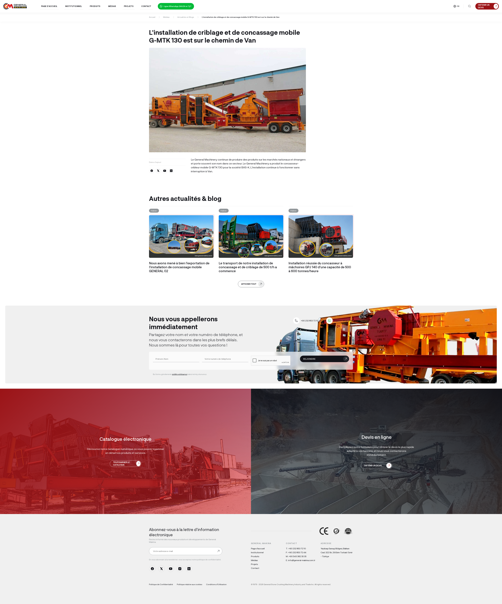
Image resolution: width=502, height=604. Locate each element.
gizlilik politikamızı (179, 374)
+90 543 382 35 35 (297, 556)
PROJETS (129, 6)
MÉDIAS (112, 6)
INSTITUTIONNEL (73, 6)
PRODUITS (95, 6)
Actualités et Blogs (185, 17)
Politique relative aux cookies (189, 584)
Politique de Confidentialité (161, 584)
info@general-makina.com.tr (301, 560)
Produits (255, 556)
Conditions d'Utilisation (216, 584)
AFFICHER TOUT (248, 284)
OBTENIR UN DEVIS (373, 465)
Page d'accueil (258, 548)
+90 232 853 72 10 (297, 548)
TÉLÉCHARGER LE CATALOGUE (121, 463)
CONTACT (146, 6)
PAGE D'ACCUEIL (49, 6)
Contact (255, 568)
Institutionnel (257, 552)
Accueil (152, 17)
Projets (254, 564)
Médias (166, 17)
